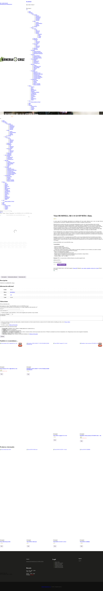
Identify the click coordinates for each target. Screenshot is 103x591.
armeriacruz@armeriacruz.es (31, 561)
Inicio (1, 213)
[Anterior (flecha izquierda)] (2, 296)
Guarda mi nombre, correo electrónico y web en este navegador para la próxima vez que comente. (19, 312)
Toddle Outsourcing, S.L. (46, 586)
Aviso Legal (57, 561)
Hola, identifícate (28, 1)
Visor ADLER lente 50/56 (5, 541)
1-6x (11, 294)
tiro (95, 268)
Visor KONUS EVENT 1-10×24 (59, 541)
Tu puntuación (3, 314)
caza (82, 268)
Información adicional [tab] (12, 277)
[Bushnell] (56, 270)
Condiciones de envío (59, 566)
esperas (85, 268)
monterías (88, 268)
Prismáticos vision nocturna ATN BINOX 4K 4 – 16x (90, 435)
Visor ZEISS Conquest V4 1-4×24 (60, 435)
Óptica (4, 213)
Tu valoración (3, 315)
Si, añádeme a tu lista (5, 323)
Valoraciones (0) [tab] (22, 277)
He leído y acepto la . (9, 324)
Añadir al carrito (61, 264)
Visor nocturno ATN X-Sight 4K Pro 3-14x (8, 368)
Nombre (2, 308)
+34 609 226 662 (40, 561)
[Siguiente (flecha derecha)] (101, 296)
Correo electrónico (4, 310)
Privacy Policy (67, 321)
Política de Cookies (58, 564)
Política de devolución (59, 567)
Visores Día (11, 213)
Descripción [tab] (4, 277)
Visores (7, 213)
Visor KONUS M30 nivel (32, 541)
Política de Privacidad (13, 324)
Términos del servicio (59, 565)
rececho (92, 268)
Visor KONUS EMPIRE (85, 541)
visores (97, 268)
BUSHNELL (12, 292)
